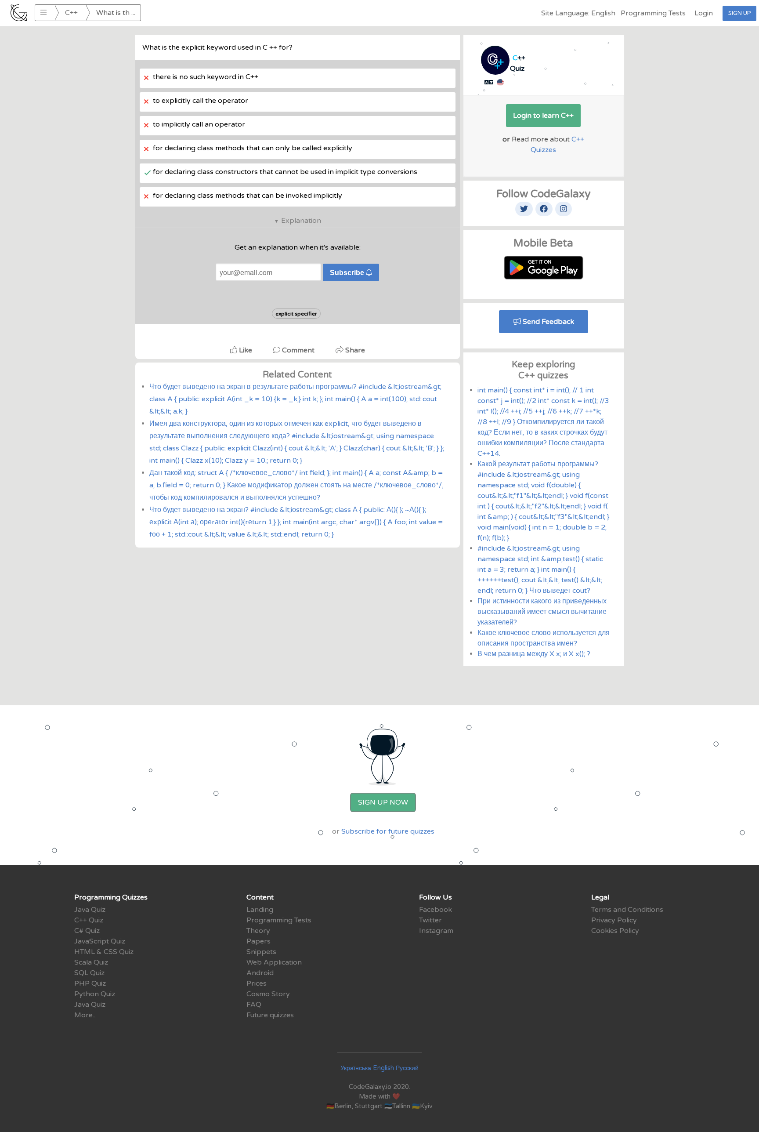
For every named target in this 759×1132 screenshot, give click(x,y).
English (383, 1068)
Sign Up (739, 13)
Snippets (261, 951)
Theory (258, 930)
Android (260, 973)
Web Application (274, 962)
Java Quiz (89, 909)
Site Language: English (578, 13)
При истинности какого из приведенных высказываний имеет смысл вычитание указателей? (542, 612)
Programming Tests (653, 13)
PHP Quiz (90, 983)
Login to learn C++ (543, 115)
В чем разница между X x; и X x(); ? (533, 653)
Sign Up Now (383, 802)
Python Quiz (94, 994)
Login (703, 13)
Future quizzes (270, 1015)
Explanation (301, 220)
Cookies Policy (615, 930)
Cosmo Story (268, 994)
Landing (259, 909)
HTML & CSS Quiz (104, 951)
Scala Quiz (91, 962)
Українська (355, 1068)
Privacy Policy (614, 920)
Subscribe (348, 272)
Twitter (430, 920)
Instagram (436, 930)
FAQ (253, 1004)
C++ (71, 12)
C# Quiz (87, 930)
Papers (258, 941)
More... (85, 1015)
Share (354, 350)
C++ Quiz (88, 920)
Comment (298, 350)
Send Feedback (547, 321)
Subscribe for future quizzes (387, 831)
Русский (407, 1068)
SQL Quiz (89, 973)
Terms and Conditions (627, 909)
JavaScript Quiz (99, 941)
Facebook (435, 909)
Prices (256, 983)
